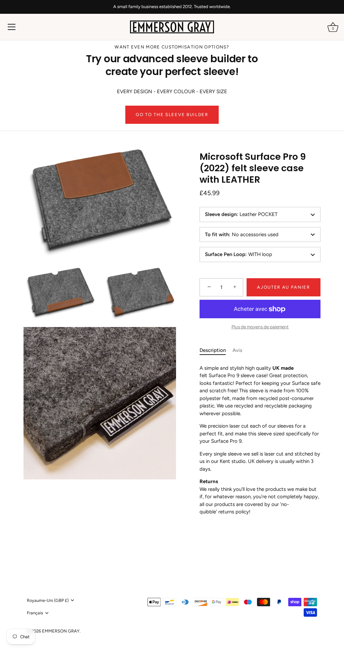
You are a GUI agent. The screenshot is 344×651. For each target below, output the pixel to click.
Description (213, 350)
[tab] (216, 350)
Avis (237, 350)
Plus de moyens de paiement (260, 326)
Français (35, 612)
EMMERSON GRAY (61, 631)
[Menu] (11, 27)
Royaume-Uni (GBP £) (48, 600)
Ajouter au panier (283, 287)
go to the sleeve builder (172, 114)
